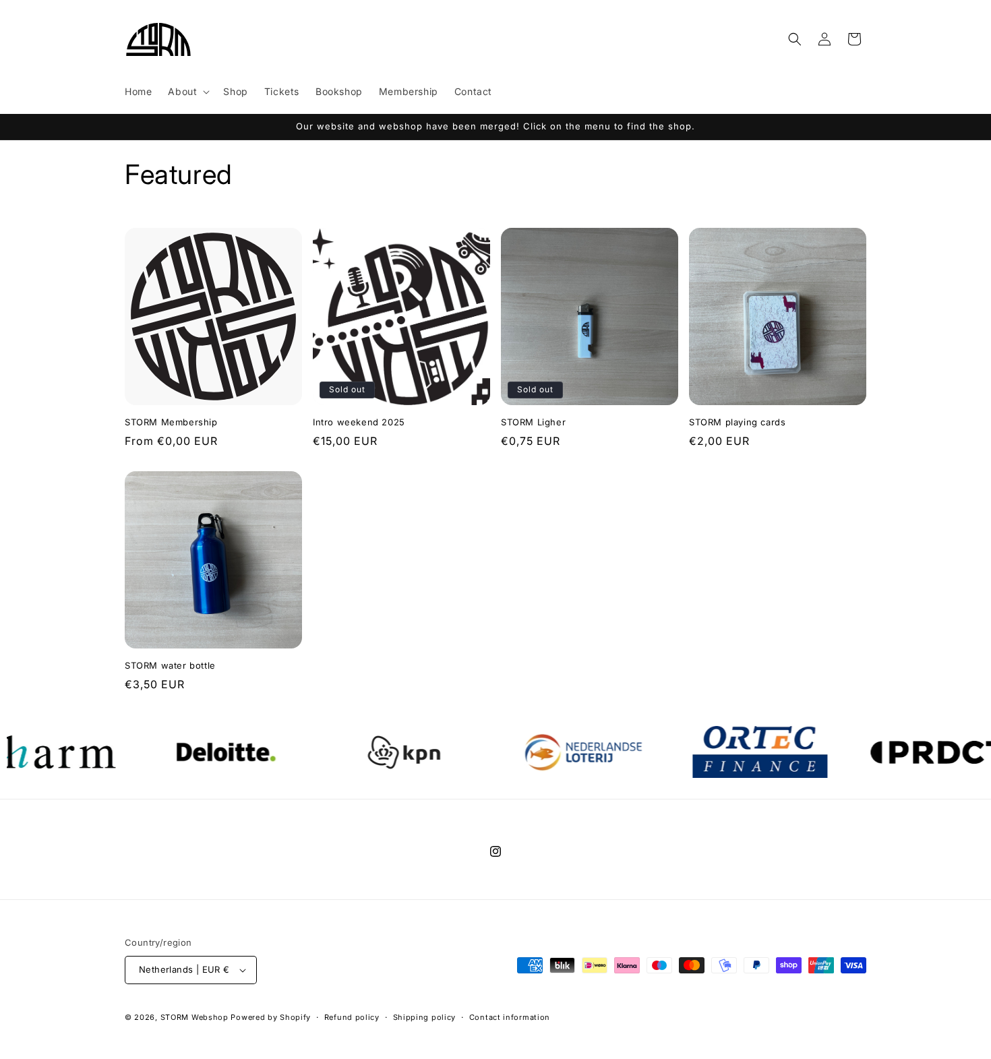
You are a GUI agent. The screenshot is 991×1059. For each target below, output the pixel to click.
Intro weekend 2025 (359, 422)
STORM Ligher (533, 422)
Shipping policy (424, 1017)
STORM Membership (171, 422)
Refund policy (352, 1017)
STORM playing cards (737, 422)
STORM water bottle (170, 665)
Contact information (509, 1017)
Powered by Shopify (271, 1017)
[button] (187, 92)
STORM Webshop (194, 1017)
